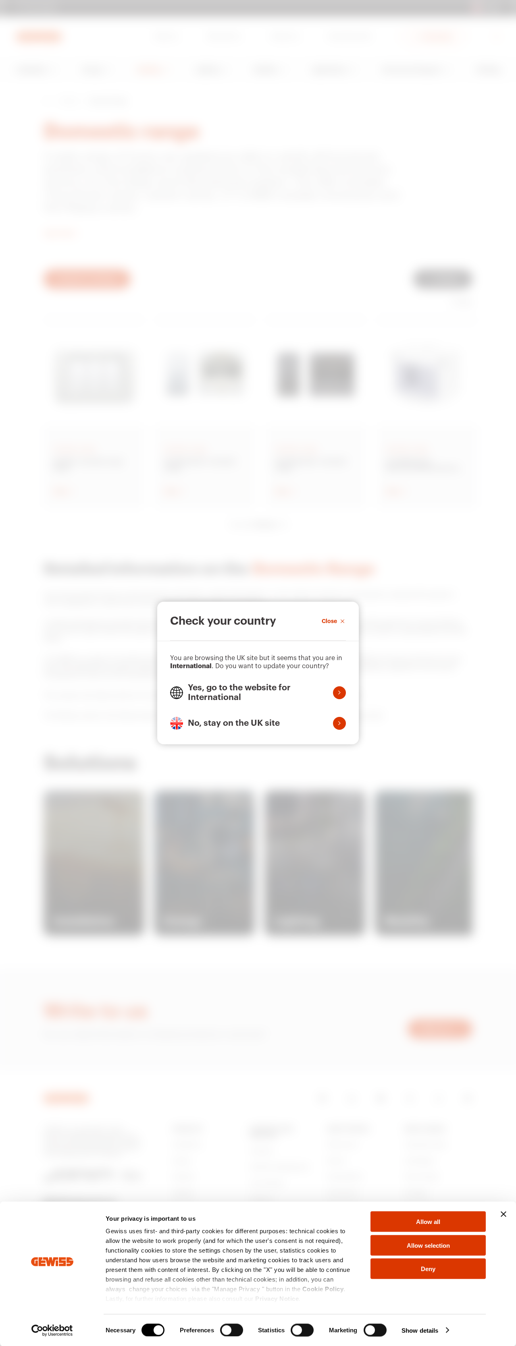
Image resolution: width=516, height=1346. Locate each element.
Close (329, 621)
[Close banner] (503, 1214)
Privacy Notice (277, 1298)
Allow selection (428, 1245)
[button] (258, 692)
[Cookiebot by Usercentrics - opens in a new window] (52, 1330)
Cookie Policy (323, 1289)
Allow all (428, 1221)
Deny (428, 1268)
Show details (420, 1330)
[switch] (231, 1329)
